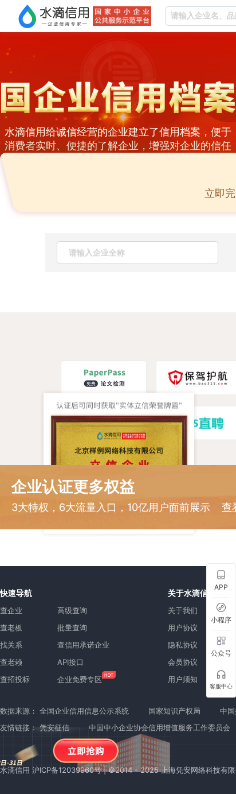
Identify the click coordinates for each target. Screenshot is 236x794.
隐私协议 (183, 644)
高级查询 (72, 610)
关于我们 (183, 610)
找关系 (11, 644)
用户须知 (183, 679)
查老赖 (11, 662)
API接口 (70, 662)
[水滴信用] (54, 16)
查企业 (11, 610)
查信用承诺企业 (83, 644)
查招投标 (15, 679)
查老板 (11, 627)
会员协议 (183, 662)
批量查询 (72, 627)
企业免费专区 (79, 679)
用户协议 (183, 627)
